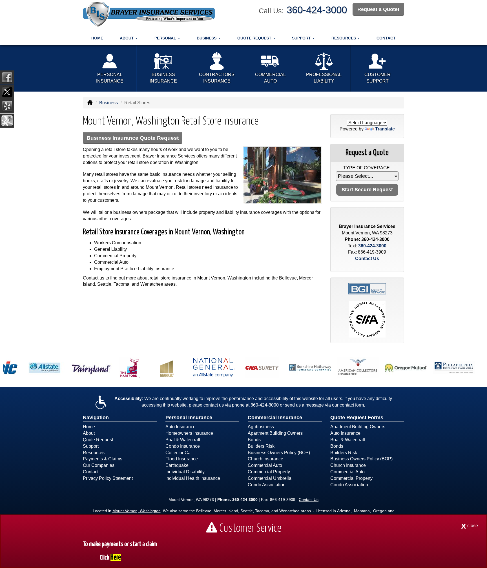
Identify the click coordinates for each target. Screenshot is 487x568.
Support (91, 446)
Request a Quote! (378, 9)
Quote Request (98, 439)
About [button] (127, 38)
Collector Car (178, 452)
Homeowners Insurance (189, 433)
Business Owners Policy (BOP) (279, 452)
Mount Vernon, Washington (136, 511)
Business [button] (207, 38)
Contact (386, 38)
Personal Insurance (188, 417)
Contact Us (367, 258)
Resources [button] (344, 38)
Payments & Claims (102, 458)
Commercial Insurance (275, 417)
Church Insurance (265, 458)
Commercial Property (269, 471)
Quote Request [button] (255, 38)
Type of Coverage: (367, 167)
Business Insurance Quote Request (133, 138)
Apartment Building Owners (275, 433)
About (89, 433)
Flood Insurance (181, 458)
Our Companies (98, 465)
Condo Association (266, 484)
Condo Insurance (182, 446)
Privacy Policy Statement (108, 478)
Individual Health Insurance (192, 478)
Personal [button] (165, 38)
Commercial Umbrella (269, 478)
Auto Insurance (180, 426)
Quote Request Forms (356, 417)
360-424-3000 (317, 9)
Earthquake (177, 465)
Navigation (96, 417)
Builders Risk (261, 446)
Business (108, 102)
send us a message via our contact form (324, 405)
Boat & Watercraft (182, 439)
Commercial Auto (265, 465)
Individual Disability (185, 471)
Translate (385, 129)
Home (97, 38)
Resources (94, 452)
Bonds (254, 439)
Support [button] (302, 38)
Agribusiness (261, 426)
